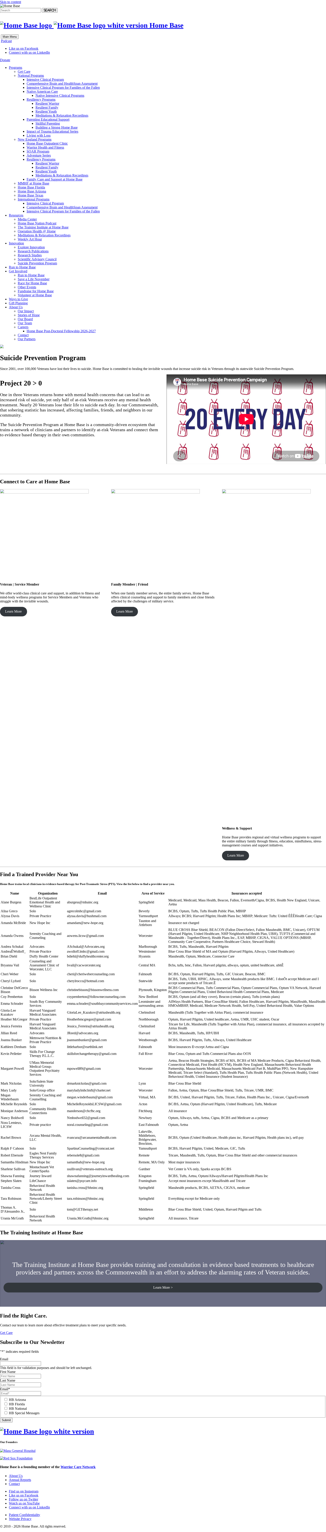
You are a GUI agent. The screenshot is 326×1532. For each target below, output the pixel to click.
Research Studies (30, 255)
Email (4, 1359)
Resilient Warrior (47, 103)
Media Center (27, 219)
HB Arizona (17, 1400)
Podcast (6, 41)
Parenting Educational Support (48, 119)
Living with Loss (39, 135)
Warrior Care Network (78, 1467)
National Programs (31, 75)
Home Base (165, 25)
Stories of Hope (29, 315)
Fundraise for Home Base (36, 291)
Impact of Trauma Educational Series (52, 131)
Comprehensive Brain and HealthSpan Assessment (62, 83)
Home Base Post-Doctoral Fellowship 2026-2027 (61, 331)
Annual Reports (20, 1480)
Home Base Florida (31, 187)
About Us (16, 307)
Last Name (7, 1380)
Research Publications (33, 251)
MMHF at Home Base (33, 183)
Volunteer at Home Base (35, 295)
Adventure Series (39, 155)
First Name (8, 1372)
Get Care (24, 71)
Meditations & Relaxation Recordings (61, 115)
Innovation (16, 243)
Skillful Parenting (47, 123)
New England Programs (34, 139)
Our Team (25, 323)
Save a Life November (33, 279)
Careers (23, 327)
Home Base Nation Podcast (37, 223)
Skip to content (10, 2)
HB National (18, 1408)
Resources (16, 215)
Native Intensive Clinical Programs (59, 95)
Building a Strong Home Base (56, 127)
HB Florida (17, 1404)
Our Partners (26, 339)
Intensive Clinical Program (45, 79)
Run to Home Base (22, 267)
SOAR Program (38, 151)
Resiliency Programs (41, 99)
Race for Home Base (32, 283)
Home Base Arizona (32, 191)
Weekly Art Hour (30, 239)
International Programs (33, 199)
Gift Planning (18, 303)
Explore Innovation (31, 247)
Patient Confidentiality (24, 1515)
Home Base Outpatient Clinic (47, 143)
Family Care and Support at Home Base (54, 179)
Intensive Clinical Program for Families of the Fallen (63, 87)
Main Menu (10, 36)
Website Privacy (20, 1519)
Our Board (25, 319)
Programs (15, 67)
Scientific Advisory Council (37, 259)
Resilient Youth (46, 111)
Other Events (27, 287)
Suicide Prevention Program (37, 263)
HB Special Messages (24, 1413)
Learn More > (163, 1287)
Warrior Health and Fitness (45, 147)
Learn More (13, 611)
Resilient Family (46, 107)
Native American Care (42, 91)
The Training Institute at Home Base (43, 227)
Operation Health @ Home (37, 231)
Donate (5, 60)
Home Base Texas (30, 195)
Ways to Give (18, 299)
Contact (23, 335)
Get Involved (18, 271)
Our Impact (26, 311)
